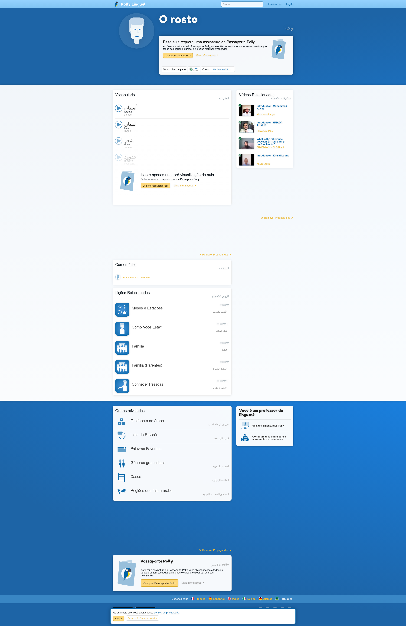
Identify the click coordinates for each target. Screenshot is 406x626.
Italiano (251, 599)
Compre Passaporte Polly (178, 55)
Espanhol (218, 599)
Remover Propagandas (215, 254)
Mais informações (206, 55)
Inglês (235, 599)
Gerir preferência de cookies (142, 618)
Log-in (289, 4)
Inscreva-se (274, 4)
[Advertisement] (172, 230)
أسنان (130, 107)
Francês (200, 599)
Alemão (267, 599)
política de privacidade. (167, 612)
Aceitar (118, 618)
